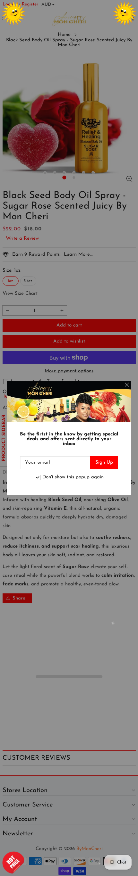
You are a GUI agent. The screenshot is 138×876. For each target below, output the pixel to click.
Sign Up (104, 462)
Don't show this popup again (73, 477)
